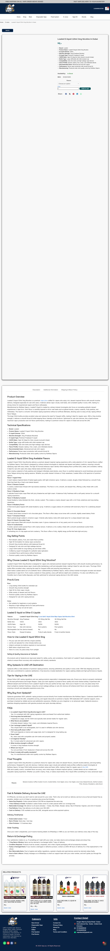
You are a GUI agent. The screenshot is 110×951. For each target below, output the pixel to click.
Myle (30, 17)
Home (18, 17)
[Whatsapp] (4, 943)
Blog (92, 17)
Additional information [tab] (50, 390)
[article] (12, 933)
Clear (59, 86)
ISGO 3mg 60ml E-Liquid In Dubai (66, 901)
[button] (66, 94)
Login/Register (98, 8)
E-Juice (65, 17)
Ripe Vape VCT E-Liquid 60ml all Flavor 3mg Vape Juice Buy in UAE (41, 902)
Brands (84, 17)
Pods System (55, 17)
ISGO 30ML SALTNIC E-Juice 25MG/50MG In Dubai (94, 901)
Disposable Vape (41, 17)
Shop (24, 17)
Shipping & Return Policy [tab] (69, 390)
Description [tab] (36, 390)
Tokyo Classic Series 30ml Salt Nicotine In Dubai (14, 901)
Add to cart (85, 88)
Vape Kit (74, 17)
